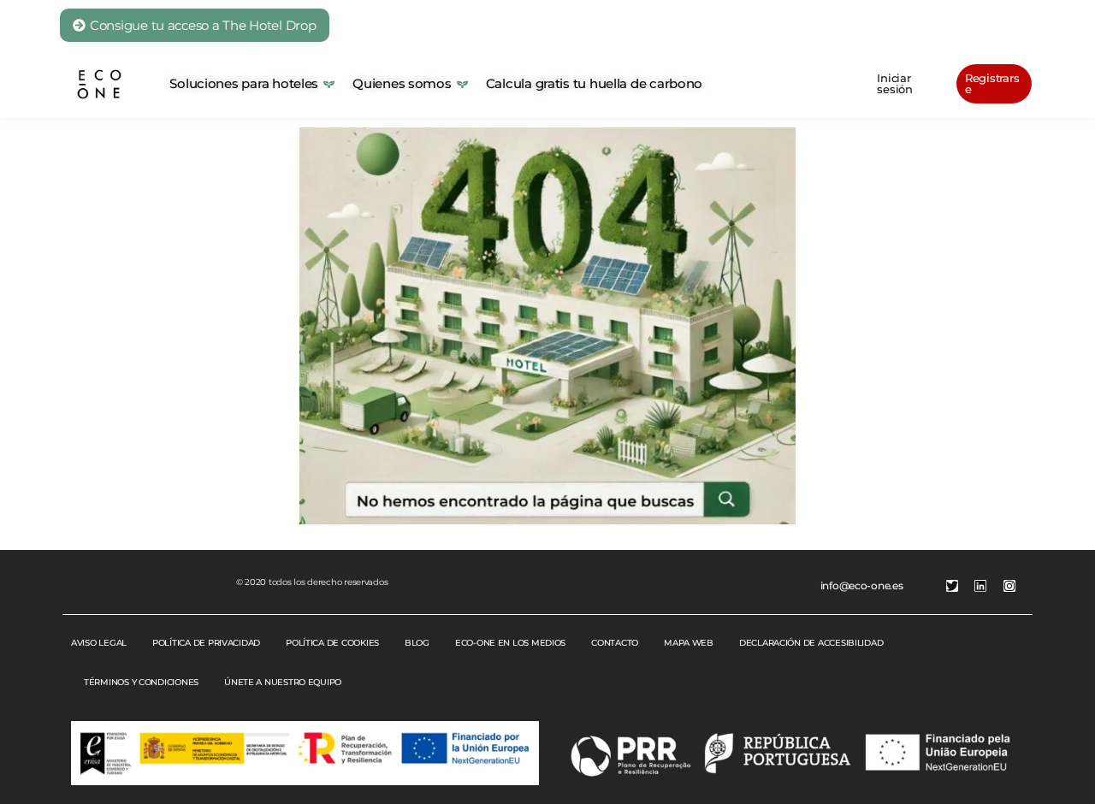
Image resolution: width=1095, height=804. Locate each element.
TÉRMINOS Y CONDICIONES (141, 682)
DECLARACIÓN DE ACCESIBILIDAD (811, 642)
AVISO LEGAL (99, 642)
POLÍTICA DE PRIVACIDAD (206, 642)
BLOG (417, 642)
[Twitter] (952, 586)
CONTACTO (614, 642)
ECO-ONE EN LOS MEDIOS (510, 642)
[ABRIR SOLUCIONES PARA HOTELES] (329, 84)
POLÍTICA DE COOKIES (332, 642)
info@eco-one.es (861, 585)
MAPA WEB (688, 642)
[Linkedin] (980, 586)
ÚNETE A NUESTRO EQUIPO (282, 682)
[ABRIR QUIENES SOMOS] (462, 84)
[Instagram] (1009, 586)
